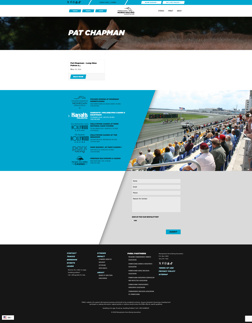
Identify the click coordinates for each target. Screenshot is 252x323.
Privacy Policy (167, 271)
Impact (170, 11)
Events (71, 263)
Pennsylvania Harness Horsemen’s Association (140, 265)
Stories (161, 11)
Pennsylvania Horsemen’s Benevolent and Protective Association (141, 279)
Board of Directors (106, 275)
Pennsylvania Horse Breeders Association (138, 272)
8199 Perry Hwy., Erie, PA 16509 (100, 161)
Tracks (71, 256)
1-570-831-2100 (94, 106)
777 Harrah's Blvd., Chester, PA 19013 (102, 117)
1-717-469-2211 (94, 130)
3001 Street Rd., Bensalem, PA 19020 (102, 150)
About (179, 11)
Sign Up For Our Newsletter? (145, 217)
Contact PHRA (104, 2)
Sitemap (163, 274)
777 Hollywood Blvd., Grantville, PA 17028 (104, 129)
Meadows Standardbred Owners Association (139, 258)
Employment (103, 278)
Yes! (135, 220)
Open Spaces (103, 268)
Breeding (72, 260)
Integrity (102, 262)
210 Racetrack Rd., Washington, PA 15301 (103, 140)
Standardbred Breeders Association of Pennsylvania (141, 292)
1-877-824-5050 (95, 142)
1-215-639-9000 (95, 152)
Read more (78, 77)
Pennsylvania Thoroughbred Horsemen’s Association (138, 286)
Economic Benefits (105, 259)
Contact (71, 253)
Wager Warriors (150, 2)
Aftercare (102, 265)
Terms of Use (166, 268)
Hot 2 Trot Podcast (173, 2)
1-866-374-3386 (95, 163)
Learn (70, 266)
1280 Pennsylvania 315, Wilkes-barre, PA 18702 (105, 104)
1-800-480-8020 (95, 119)
